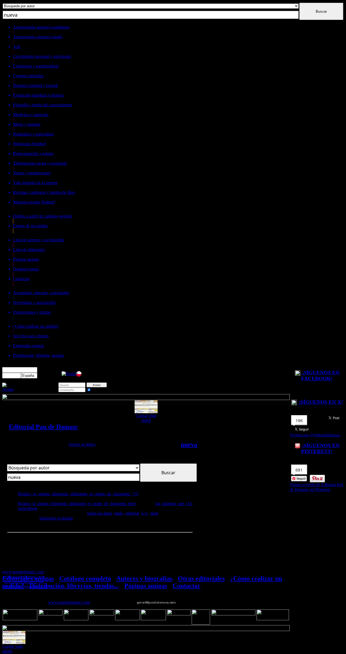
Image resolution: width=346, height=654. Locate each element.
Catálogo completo (85, 578)
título (119, 513)
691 (299, 470)
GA (144, 513)
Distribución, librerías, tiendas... (74, 585)
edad (154, 513)
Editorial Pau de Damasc (43, 426)
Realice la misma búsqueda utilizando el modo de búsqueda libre (77, 503)
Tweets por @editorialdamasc (315, 435)
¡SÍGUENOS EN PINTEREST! (320, 448)
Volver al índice (82, 444)
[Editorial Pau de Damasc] (69, 373)
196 (299, 420)
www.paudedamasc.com (69, 602)
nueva (189, 444)
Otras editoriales (201, 578)
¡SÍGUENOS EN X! (320, 402)
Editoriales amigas (28, 578)
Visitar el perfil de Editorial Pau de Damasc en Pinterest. (316, 487)
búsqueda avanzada (56, 518)
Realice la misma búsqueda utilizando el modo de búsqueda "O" (78, 494)
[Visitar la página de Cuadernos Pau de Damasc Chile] (79, 375)
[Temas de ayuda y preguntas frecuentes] (8, 389)
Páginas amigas (145, 585)
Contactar (186, 585)
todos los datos (99, 513)
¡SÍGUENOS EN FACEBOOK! (320, 375)
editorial (132, 513)
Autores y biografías (144, 578)
